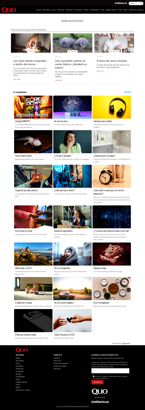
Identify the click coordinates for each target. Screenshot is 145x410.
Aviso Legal (57, 361)
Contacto (57, 358)
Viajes (102, 10)
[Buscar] (141, 3)
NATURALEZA (69, 10)
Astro (120, 10)
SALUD (54, 10)
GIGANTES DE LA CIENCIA (136, 10)
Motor (125, 10)
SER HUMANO (46, 10)
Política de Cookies (60, 366)
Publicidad (57, 369)
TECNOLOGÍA (78, 10)
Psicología (60, 10)
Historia (86, 10)
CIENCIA (38, 10)
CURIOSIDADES (94, 10)
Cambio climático (111, 10)
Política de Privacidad (61, 363)
